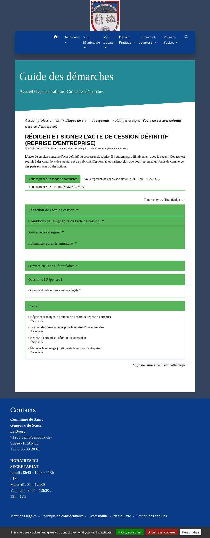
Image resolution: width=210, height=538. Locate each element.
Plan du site (122, 516)
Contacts (23, 410)
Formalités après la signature (51, 243)
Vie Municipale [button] (91, 39)
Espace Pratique (50, 91)
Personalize (190, 532)
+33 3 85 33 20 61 (25, 449)
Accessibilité (98, 516)
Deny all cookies (163, 532)
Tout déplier (174, 199)
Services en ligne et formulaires (51, 266)
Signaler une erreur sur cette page (159, 365)
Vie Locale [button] (108, 39)
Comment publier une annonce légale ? (55, 290)
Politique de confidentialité (62, 516)
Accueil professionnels (43, 120)
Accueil (26, 91)
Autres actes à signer (44, 232)
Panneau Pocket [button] (170, 39)
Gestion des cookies (151, 516)
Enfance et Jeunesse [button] (147, 39)
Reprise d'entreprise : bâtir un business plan (58, 337)
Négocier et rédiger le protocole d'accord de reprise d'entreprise (71, 317)
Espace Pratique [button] (125, 39)
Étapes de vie (76, 120)
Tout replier (154, 199)
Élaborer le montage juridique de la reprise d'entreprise (65, 348)
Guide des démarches (85, 91)
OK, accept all (131, 532)
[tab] (53, 179)
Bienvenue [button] (71, 37)
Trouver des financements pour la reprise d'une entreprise (67, 327)
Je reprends (101, 120)
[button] (56, 37)
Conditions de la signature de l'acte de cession (64, 221)
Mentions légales (23, 516)
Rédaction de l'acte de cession (51, 210)
